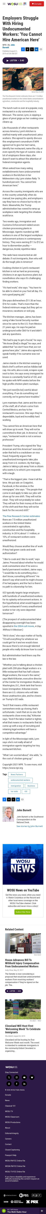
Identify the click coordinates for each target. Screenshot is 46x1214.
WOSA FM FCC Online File (15, 1166)
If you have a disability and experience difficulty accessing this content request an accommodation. (22, 1179)
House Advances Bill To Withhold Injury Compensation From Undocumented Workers (22, 963)
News (7, 1100)
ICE (26, 791)
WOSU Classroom (12, 1117)
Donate (37, 4)
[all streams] (42, 1211)
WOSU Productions (12, 1122)
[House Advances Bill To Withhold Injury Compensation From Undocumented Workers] (23, 943)
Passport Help (10, 1155)
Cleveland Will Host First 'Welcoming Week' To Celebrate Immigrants (23, 1029)
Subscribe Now (23, 911)
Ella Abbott (9, 1036)
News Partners (17, 774)
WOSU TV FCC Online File (15, 1172)
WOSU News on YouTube (23, 890)
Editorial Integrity (12, 1133)
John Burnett (9, 46)
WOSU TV (9, 1111)
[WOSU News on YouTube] (23, 864)
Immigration (16, 786)
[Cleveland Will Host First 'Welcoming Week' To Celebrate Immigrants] (23, 1009)
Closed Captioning (12, 1150)
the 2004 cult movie (24, 626)
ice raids (14, 791)
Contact (8, 1144)
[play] (3, 1211)
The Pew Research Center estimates (21, 516)
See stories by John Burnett (30, 826)
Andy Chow (9, 970)
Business (31, 786)
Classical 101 (10, 1106)
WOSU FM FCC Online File (15, 1161)
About (7, 1128)
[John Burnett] (8, 814)
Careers (8, 1139)
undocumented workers (20, 780)
